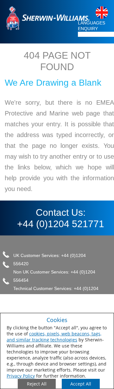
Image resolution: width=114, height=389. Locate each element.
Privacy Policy (21, 376)
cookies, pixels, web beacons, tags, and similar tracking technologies (54, 337)
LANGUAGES (91, 22)
